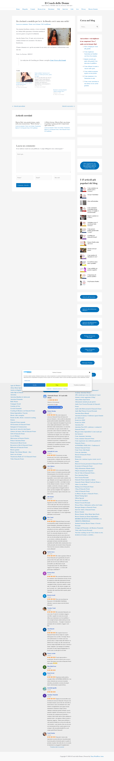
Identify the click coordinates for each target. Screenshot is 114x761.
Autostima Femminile (16, 399)
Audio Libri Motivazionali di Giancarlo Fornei (88, 409)
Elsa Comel (50, 517)
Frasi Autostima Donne (81, 475)
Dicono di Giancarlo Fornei (83, 454)
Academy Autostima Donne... (83, 393)
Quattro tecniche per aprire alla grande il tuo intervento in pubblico (90, 61)
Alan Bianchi (50, 629)
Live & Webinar (15, 436)
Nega (57, 385)
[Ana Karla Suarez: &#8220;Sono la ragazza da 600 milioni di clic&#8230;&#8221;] (24, 77)
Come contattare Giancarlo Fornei (84, 438)
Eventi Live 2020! (80, 420)
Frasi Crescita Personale (82, 477)
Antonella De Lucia (52, 451)
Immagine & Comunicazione (18, 427)
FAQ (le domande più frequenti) (84, 471)
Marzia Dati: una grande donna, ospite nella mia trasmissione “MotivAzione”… (28, 123)
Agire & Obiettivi (15, 385)
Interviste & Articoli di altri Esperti (20, 429)
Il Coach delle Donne (57, 3)
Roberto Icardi (51, 595)
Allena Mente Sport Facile (17, 388)
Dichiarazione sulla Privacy (58, 388)
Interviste (65, 9)
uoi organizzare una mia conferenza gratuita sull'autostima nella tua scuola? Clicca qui (89, 165)
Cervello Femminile (16, 408)
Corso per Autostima (81, 452)
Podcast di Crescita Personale (89, 336)
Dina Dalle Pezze (51, 666)
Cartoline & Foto (15, 406)
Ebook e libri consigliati (17, 415)
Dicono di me (41, 9)
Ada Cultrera (50, 466)
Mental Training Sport (81, 496)
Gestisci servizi (27, 380)
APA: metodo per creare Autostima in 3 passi (88, 395)
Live (77, 9)
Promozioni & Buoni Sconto (18, 443)
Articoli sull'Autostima (88, 297)
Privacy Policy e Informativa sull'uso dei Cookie (88, 505)
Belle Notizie (14, 401)
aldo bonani (50, 497)
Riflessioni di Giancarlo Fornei (19, 447)
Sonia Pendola (51, 733)
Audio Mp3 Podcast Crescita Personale (86, 411)
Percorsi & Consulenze (81, 500)
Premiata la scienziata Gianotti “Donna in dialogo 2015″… (60, 90)
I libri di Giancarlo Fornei (82, 491)
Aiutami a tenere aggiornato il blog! (85, 397)
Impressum (65, 388)
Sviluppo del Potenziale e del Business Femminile (89, 528)
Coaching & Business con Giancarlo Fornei (22, 411)
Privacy (84, 9)
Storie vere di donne (34, 24)
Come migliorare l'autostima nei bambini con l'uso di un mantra (90, 54)
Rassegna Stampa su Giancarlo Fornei (85, 507)
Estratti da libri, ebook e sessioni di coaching (23, 417)
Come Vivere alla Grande (58, 60)
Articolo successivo (68, 106)
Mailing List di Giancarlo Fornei (84, 487)
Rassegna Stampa (87, 363)
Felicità (12, 420)
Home (18, 9)
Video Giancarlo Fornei (64, 129)
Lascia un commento (22, 24)
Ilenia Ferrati (50, 673)
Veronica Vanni (51, 608)
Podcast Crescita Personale (82, 503)
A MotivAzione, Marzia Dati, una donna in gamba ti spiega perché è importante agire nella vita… (57, 123)
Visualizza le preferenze (79, 385)
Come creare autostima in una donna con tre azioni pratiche (91, 83)
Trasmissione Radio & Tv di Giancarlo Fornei (23, 456)
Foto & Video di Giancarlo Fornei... (85, 473)
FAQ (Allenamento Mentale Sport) (85, 468)
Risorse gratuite (14, 450)
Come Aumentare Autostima (83, 436)
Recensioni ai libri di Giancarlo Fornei (21, 445)
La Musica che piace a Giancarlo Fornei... (87, 493)
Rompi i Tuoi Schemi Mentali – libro (20, 452)
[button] (89, 372)
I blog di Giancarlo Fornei (82, 489)
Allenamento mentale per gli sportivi (85, 402)
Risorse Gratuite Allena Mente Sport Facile (87, 514)
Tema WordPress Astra (97, 756)
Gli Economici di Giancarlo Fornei (20, 424)
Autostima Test (79, 425)
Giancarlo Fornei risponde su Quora (85, 480)
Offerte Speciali (79, 498)
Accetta (34, 385)
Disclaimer (51, 9)
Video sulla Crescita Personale (83, 530)
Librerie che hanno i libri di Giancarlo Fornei (23, 431)
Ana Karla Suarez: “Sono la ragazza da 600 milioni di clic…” (24, 83)
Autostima (13, 395)
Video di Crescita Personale (90, 350)
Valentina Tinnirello (52, 695)
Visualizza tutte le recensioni (57, 747)
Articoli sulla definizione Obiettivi (89, 309)
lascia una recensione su (54, 407)
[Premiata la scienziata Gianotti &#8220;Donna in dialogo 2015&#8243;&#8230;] (61, 80)
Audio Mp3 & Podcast (16, 392)
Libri (72, 9)
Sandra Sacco (51, 552)
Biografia (25, 9)
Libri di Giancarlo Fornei (17, 434)
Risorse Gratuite (93, 9)
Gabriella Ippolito (52, 688)
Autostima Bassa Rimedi (82, 413)
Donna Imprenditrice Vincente (19, 413)
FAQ (58, 9)
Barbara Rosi (50, 572)
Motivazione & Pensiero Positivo (19, 438)
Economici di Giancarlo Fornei (84, 466)
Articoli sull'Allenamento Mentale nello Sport (89, 323)
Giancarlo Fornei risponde (17, 422)
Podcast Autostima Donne (17, 440)
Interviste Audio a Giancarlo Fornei (85, 509)
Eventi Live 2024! (80, 422)
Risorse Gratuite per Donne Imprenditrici (86, 516)
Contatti (32, 9)
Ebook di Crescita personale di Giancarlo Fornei (88, 464)
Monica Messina (51, 411)
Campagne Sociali (15, 404)
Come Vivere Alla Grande (82, 450)
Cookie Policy (49, 388)
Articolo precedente (18, 106)
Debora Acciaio (51, 653)
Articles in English (15, 390)
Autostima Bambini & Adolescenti (20, 397)
